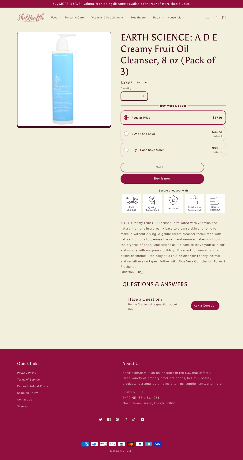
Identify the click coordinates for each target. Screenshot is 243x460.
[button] (56, 17)
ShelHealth (126, 451)
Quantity (126, 88)
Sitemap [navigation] (22, 406)
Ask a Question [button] (205, 305)
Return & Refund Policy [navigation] (32, 386)
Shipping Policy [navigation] (27, 392)
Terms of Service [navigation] (28, 379)
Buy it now (162, 178)
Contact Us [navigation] (24, 399)
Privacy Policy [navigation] (26, 372)
